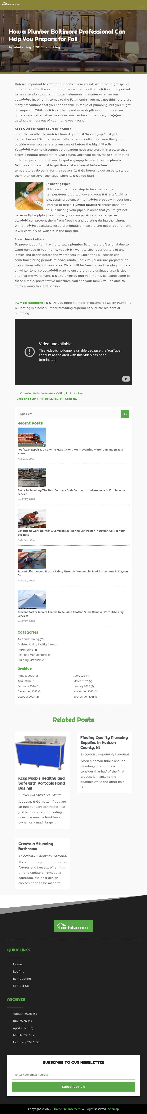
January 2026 (82, 686)
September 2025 (84, 696)
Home (17, 964)
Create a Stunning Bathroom (35, 846)
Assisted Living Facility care (36, 644)
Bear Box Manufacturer (32, 655)
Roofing (18, 971)
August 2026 (26, 675)
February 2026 (27, 686)
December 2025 (28, 691)
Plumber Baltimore (29, 303)
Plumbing (53, 47)
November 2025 (84, 691)
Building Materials (30, 660)
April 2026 (24, 681)
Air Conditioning (28, 639)
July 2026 (79, 675)
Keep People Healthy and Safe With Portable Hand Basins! (41, 783)
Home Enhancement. (67, 1109)
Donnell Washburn (36, 855)
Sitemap (113, 1109)
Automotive (25, 649)
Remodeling (22, 978)
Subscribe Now (73, 1086)
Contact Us (21, 986)
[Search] (125, 414)
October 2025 (26, 696)
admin (18, 47)
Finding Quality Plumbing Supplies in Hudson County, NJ (104, 742)
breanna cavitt (34, 795)
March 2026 (81, 681)
